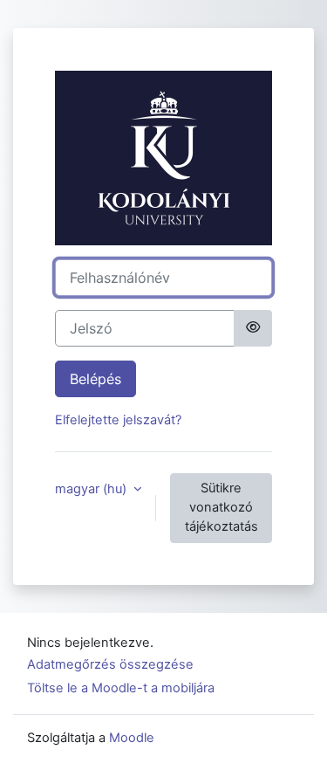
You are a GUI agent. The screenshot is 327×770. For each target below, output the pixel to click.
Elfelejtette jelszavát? (118, 420)
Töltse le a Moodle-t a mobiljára (121, 688)
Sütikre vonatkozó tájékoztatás (221, 507)
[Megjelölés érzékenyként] (253, 328)
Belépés (95, 379)
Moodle (131, 738)
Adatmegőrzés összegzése (110, 664)
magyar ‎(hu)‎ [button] (92, 489)
